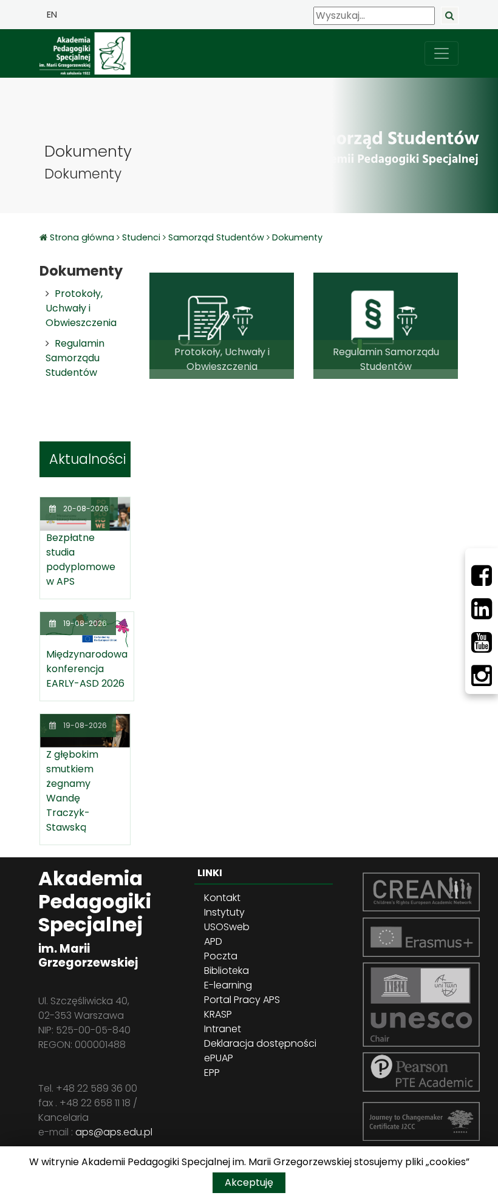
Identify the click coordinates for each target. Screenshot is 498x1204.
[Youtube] (481, 642)
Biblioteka (226, 971)
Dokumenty (297, 237)
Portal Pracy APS (242, 1000)
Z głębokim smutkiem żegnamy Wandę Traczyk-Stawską (72, 790)
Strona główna (83, 237)
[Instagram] (481, 676)
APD (213, 941)
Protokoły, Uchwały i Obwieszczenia (81, 308)
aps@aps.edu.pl (113, 1132)
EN (52, 15)
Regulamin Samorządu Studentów (75, 357)
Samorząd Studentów (216, 237)
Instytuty (224, 912)
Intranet (222, 1029)
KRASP (218, 1014)
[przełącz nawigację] (442, 53)
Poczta (220, 956)
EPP (212, 1073)
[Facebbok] (481, 575)
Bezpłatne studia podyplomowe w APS (80, 559)
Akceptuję (249, 1182)
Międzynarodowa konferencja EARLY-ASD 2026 (87, 668)
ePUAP (218, 1058)
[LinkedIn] (481, 609)
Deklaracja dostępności (260, 1043)
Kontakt (222, 898)
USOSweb (227, 927)
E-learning (228, 985)
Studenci (141, 237)
